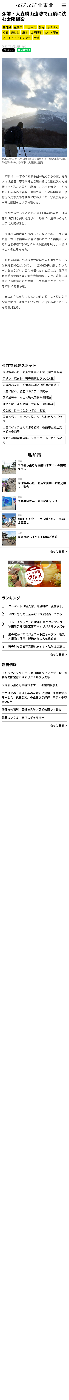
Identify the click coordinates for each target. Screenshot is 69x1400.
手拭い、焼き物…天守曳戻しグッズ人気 (28, 378)
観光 (41, 27)
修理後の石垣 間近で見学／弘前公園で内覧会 (32, 372)
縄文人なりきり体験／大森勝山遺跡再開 (28, 404)
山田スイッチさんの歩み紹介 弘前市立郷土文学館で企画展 (32, 429)
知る (5, 32)
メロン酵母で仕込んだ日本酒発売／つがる (35, 614)
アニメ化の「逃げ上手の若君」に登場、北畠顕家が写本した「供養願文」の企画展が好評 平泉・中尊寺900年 (34, 697)
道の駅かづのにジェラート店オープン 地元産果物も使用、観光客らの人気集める (36, 636)
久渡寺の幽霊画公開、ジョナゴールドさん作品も (32, 440)
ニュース (30, 27)
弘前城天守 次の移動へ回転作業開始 (27, 397)
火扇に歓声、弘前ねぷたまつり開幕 (25, 391)
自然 (36, 37)
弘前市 (18, 27)
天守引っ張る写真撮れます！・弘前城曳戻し (36, 646)
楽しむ (15, 32)
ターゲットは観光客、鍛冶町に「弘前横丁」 (36, 606)
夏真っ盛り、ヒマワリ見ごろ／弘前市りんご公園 (32, 418)
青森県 (7, 27)
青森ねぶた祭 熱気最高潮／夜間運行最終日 (31, 385)
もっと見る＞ (58, 551)
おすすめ (52, 27)
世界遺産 (36, 32)
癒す (25, 32)
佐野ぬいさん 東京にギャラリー (23, 717)
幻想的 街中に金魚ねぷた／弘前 (24, 410)
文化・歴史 (51, 32)
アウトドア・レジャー (17, 37)
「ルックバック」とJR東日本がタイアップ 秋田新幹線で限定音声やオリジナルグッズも (36, 624)
